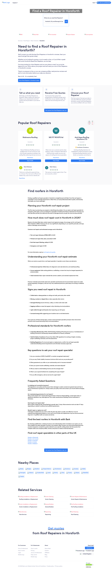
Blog (46, 554)
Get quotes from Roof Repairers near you (56, 110)
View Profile (30, 160)
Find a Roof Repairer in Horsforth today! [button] (29, 80)
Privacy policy (58, 566)
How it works (21, 550)
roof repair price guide (49, 252)
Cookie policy (50, 566)
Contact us (89, 548)
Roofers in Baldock (32, 443)
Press (46, 557)
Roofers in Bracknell (33, 437)
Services (20, 41)
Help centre (34, 554)
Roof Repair (27, 41)
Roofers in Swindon (33, 440)
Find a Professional (23, 548)
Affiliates (47, 552)
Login (19, 552)
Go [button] (66, 21)
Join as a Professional (36, 552)
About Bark (48, 548)
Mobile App (21, 554)
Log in (94, 2)
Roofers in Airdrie (32, 442)
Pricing (32, 550)
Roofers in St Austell (33, 439)
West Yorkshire (34, 41)
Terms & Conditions (41, 566)
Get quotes (56, 528)
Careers (47, 550)
